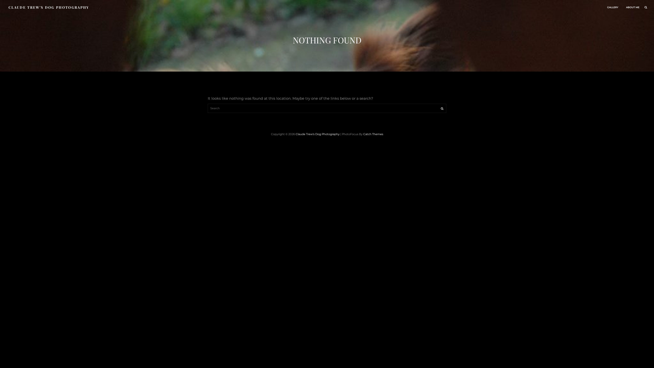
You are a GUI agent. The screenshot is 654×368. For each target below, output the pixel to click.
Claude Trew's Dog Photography (49, 7)
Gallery (612, 7)
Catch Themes (373, 134)
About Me (632, 7)
